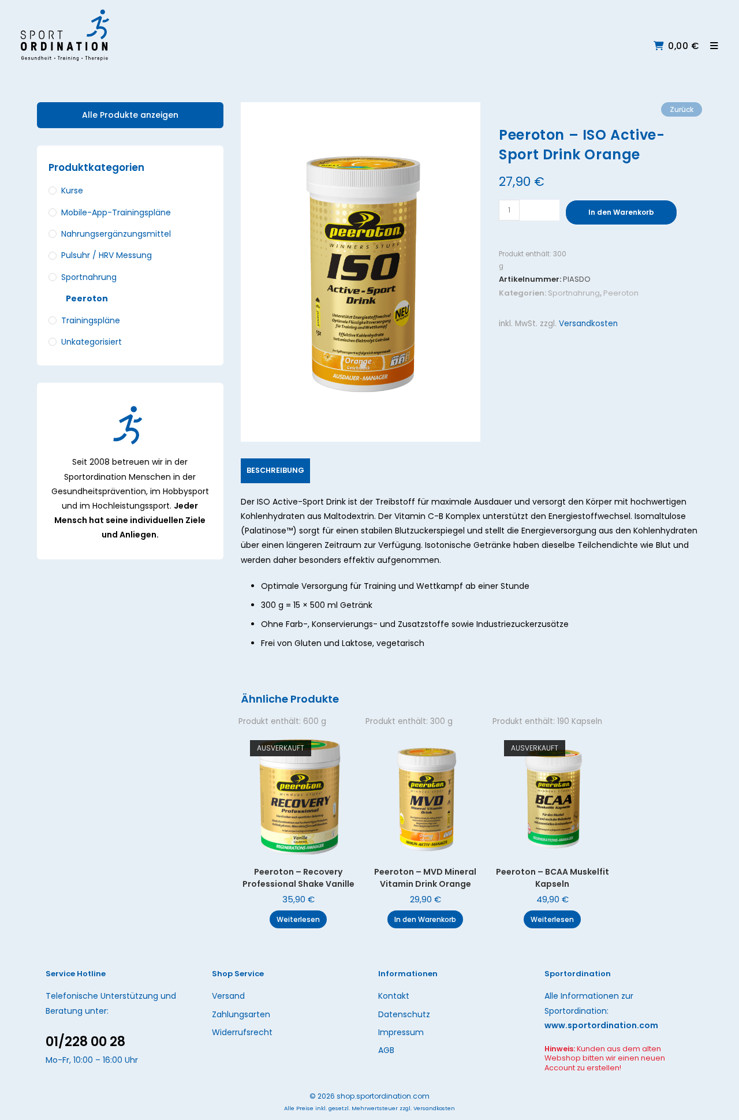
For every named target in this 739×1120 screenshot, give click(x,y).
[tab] (275, 471)
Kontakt (393, 996)
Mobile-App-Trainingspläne (116, 212)
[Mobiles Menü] (710, 46)
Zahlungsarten (241, 1014)
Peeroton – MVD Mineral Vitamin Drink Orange (425, 878)
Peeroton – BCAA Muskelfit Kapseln (552, 878)
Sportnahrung (574, 293)
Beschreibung (275, 470)
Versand (228, 996)
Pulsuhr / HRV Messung (106, 255)
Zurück (681, 109)
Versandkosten (588, 323)
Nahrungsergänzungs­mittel (116, 234)
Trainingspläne (90, 320)
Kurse (72, 190)
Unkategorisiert (91, 342)
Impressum (401, 1032)
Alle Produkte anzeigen (130, 115)
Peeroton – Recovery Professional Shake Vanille (298, 878)
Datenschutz (404, 1014)
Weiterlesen (298, 919)
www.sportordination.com (601, 1025)
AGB (386, 1050)
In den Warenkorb (621, 212)
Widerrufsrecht (242, 1032)
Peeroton (621, 293)
